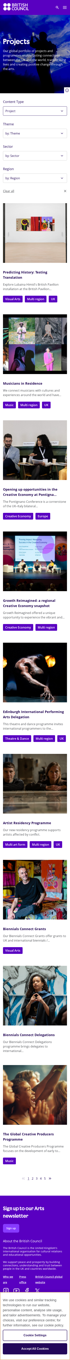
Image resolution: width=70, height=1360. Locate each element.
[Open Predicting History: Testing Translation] (35, 233)
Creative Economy (18, 516)
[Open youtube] (16, 1291)
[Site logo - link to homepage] (16, 7)
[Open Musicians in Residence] (35, 344)
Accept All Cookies (35, 1348)
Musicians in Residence (22, 383)
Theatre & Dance (17, 739)
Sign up (11, 1228)
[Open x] (37, 1291)
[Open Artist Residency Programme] (35, 784)
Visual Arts (12, 299)
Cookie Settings (35, 1335)
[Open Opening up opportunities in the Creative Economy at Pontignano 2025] (35, 450)
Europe (43, 516)
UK (53, 299)
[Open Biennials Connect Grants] (35, 890)
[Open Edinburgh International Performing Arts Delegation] (35, 672)
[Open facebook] (27, 1291)
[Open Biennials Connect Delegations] (35, 996)
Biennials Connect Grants (24, 929)
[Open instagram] (6, 1291)
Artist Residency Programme (27, 823)
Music (9, 405)
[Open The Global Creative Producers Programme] (35, 1095)
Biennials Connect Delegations (29, 1035)
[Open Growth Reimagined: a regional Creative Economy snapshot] (35, 561)
